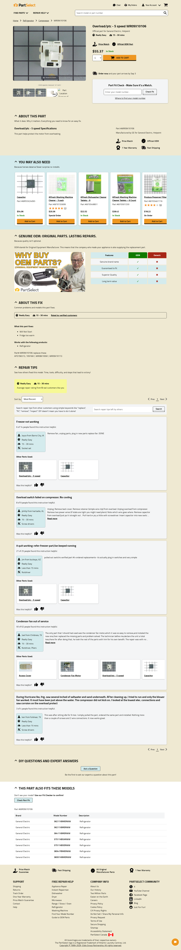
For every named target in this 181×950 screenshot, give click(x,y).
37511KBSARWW (62, 839)
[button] (21, 13)
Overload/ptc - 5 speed (29, 475)
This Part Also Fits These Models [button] (47, 788)
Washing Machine (60, 910)
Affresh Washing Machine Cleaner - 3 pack (61, 199)
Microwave (57, 900)
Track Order (18, 893)
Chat (118, 5)
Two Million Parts (98, 893)
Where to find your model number (130, 98)
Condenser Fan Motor (71, 675)
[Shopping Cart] (165, 5)
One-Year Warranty (22, 896)
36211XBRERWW (62, 827)
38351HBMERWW (62, 857)
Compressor (44, 20)
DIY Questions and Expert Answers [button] (48, 760)
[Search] (165, 13)
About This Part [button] (32, 116)
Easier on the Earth (99, 896)
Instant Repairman (60, 889)
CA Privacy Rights (98, 910)
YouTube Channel (141, 890)
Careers (93, 900)
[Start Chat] (175, 942)
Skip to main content (90, 38)
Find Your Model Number (63, 913)
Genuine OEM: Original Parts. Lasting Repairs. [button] (57, 235)
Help (15, 907)
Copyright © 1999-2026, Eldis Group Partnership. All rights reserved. (91, 945)
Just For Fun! (139, 907)
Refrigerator (28, 20)
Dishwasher (57, 893)
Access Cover (25, 675)
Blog (136, 903)
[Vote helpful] (36, 484)
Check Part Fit (23, 800)
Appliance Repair (59, 886)
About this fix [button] (31, 302)
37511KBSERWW (62, 845)
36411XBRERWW (62, 833)
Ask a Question (91, 768)
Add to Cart (122, 57)
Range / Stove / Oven (61, 903)
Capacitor (21, 197)
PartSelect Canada (98, 934)
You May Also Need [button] (34, 161)
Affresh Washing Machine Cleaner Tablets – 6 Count (124, 199)
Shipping (17, 886)
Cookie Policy (96, 907)
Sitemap (94, 927)
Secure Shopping (98, 924)
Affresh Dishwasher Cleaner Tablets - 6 (93, 199)
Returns (16, 889)
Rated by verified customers (64, 315)
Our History (95, 889)
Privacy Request (97, 917)
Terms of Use (96, 920)
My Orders (132, 5)
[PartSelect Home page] (24, 5)
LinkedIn (138, 898)
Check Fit (150, 91)
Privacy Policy (96, 903)
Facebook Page (140, 894)
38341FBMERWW (62, 851)
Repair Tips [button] (28, 367)
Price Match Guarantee (23, 900)
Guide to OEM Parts (61, 917)
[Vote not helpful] (42, 484)
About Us (94, 886)
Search (159, 408)
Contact (16, 903)
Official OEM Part (125, 44)
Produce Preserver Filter (155, 197)
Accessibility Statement (101, 931)
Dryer (54, 896)
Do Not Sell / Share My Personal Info (106, 913)
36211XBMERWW (62, 821)
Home (15, 20)
